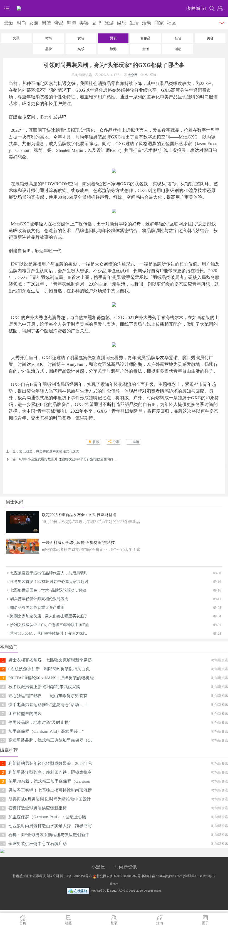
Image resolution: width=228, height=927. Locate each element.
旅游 (109, 23)
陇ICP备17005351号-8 (75, 876)
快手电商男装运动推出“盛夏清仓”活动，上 (47, 704)
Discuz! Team (152, 890)
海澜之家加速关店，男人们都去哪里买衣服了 (49, 616)
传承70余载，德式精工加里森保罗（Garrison (49, 781)
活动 (146, 23)
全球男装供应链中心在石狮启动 (37, 843)
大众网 (133, 75)
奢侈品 (145, 38)
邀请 (136, 442)
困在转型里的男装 (25, 713)
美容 (84, 23)
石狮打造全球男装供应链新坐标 (37, 808)
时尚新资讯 (126, 867)
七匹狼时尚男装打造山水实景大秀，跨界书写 (50, 826)
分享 (116, 442)
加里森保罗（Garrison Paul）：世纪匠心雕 (47, 817)
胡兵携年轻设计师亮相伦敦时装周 (39, 599)
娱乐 (121, 23)
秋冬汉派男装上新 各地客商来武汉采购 (44, 687)
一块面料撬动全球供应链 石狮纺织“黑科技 (78, 543)
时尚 (21, 23)
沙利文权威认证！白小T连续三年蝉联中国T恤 (49, 625)
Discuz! (112, 890)
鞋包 (71, 23)
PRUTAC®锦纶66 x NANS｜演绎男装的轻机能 (51, 678)
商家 (159, 23)
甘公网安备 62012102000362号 (118, 876)
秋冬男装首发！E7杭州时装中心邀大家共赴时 (49, 582)
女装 (34, 23)
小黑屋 (98, 867)
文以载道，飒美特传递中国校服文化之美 (49, 451)
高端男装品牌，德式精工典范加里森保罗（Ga (50, 740)
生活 (134, 23)
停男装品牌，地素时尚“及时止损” (39, 722)
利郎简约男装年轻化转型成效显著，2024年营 (50, 763)
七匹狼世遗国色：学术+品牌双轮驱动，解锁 (48, 590)
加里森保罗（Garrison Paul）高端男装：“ (46, 731)
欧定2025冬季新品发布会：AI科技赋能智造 (79, 515)
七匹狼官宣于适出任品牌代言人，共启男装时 (49, 573)
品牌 (96, 23)
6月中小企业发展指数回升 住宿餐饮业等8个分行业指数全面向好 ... (68, 459)
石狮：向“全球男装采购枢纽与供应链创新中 (49, 835)
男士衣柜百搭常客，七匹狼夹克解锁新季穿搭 (50, 660)
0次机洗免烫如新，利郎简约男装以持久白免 (49, 669)
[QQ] (78, 890)
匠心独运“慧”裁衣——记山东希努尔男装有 (47, 696)
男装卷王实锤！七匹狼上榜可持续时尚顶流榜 (50, 790)
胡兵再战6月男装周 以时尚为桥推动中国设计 (49, 799)
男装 (46, 23)
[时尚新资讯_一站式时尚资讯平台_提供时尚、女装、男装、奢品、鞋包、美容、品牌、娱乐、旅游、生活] (114, 8)
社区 (171, 23)
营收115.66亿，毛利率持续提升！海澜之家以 (48, 633)
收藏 (96, 442)
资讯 (16, 38)
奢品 (59, 23)
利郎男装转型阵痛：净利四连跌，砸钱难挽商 (50, 772)
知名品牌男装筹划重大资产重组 (37, 607)
